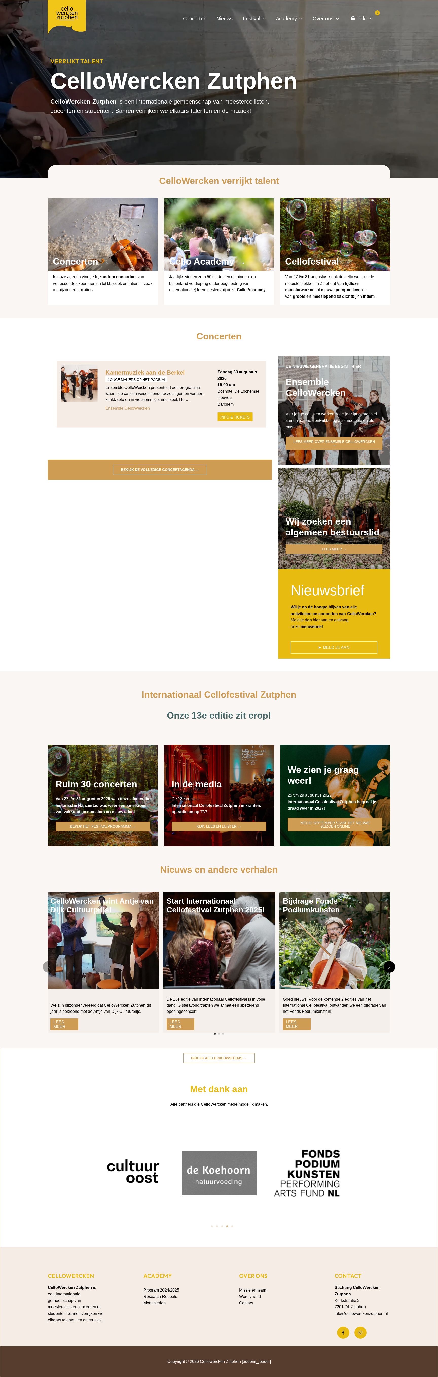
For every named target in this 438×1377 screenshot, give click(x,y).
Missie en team (252, 1290)
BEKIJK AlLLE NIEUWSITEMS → (219, 1058)
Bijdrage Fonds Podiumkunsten (311, 905)
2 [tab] (217, 1226)
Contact (246, 1303)
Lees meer (59, 1024)
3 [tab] (222, 1226)
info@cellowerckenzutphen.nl (361, 1313)
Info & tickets (235, 417)
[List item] (343, 1333)
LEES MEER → (334, 549)
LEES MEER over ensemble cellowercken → (334, 443)
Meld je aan (336, 647)
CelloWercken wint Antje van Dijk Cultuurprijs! (102, 905)
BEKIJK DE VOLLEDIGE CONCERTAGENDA (160, 470)
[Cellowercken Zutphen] (67, 18)
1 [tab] (211, 1226)
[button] (263, 18)
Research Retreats (160, 1296)
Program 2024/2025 (161, 1290)
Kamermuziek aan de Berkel (145, 372)
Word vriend (250, 1296)
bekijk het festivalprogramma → (103, 826)
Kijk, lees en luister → (219, 826)
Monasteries (154, 1303)
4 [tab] (227, 1226)
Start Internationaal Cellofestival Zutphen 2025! (216, 905)
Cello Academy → (207, 261)
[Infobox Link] (103, 248)
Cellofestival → (318, 261)
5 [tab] (232, 1226)
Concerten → (81, 261)
